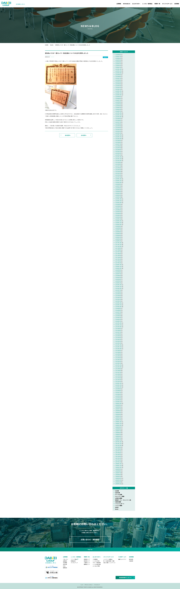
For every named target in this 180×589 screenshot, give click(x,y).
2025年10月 (118, 73)
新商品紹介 (73, 561)
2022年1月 (118, 155)
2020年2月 (118, 195)
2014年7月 (118, 312)
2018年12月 (118, 221)
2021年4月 (118, 171)
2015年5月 (118, 294)
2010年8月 (118, 390)
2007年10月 (118, 445)
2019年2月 (118, 217)
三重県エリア (87, 562)
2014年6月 (118, 314)
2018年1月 (118, 241)
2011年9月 (118, 369)
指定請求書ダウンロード (125, 577)
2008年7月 (118, 431)
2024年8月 (118, 98)
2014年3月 (118, 317)
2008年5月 (118, 434)
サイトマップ (96, 584)
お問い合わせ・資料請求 (90, 539)
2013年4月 (118, 337)
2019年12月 (118, 199)
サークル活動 (118, 494)
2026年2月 (118, 65)
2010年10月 (118, 387)
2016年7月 (118, 274)
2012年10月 (118, 348)
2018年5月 (118, 233)
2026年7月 (118, 56)
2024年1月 (118, 111)
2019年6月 (118, 210)
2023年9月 (118, 118)
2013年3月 (118, 339)
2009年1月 (118, 420)
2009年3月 (118, 416)
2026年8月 (118, 54)
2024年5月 (118, 104)
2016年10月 (118, 268)
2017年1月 (118, 263)
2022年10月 (118, 138)
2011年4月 (118, 378)
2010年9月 (118, 389)
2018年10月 (118, 224)
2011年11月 (118, 365)
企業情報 (119, 3)
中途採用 (131, 561)
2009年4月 (118, 414)
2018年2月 (118, 239)
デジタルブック (74, 562)
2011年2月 (118, 381)
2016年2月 (118, 281)
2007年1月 (118, 462)
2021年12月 (118, 157)
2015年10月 (118, 288)
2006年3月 (118, 480)
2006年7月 (118, 473)
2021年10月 (118, 160)
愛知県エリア (87, 559)
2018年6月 (118, 232)
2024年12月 (118, 91)
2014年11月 (118, 305)
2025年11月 (118, 71)
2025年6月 (118, 80)
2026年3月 (118, 64)
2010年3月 (118, 400)
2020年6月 (118, 188)
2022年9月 (118, 140)
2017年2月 (118, 261)
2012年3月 (118, 359)
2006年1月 (118, 484)
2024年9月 (118, 96)
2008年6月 (118, 432)
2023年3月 (118, 129)
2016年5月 (118, 277)
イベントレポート (119, 504)
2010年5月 (118, 396)
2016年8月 (118, 272)
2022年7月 (118, 144)
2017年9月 (118, 248)
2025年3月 (118, 85)
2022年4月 (118, 149)
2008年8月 (118, 429)
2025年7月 (118, 78)
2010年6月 (118, 394)
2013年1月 (118, 343)
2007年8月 (118, 449)
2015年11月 (118, 286)
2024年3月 (118, 107)
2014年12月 (118, 303)
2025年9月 (118, 75)
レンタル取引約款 (97, 564)
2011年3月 (118, 379)
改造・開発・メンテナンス (109, 562)
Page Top (90, 549)
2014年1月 (118, 321)
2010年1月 (118, 401)
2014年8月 (118, 310)
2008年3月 (118, 438)
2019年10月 (118, 202)
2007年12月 (118, 442)
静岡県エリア (87, 564)
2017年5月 (118, 255)
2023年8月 (118, 120)
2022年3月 (118, 151)
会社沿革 (65, 564)
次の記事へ (84, 135)
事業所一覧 (157, 3)
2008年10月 (118, 425)
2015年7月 (118, 290)
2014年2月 (118, 319)
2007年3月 (118, 458)
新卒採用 (131, 559)
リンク (82, 584)
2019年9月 (118, 204)
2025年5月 (118, 82)
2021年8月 (118, 164)
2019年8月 (118, 206)
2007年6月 (118, 453)
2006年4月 (118, 478)
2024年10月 (118, 95)
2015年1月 (118, 301)
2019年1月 (118, 219)
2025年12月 (118, 69)
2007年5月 (118, 454)
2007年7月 (118, 451)
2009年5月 (118, 412)
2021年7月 (118, 166)
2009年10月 (118, 403)
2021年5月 (118, 169)
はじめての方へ (136, 3)
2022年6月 (118, 146)
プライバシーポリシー (89, 584)
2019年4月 (118, 213)
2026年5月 (118, 60)
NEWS (117, 507)
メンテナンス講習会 (108, 559)
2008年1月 (118, 440)
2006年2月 (118, 482)
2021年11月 (118, 159)
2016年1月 (118, 283)
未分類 (117, 491)
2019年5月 (118, 211)
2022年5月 (118, 148)
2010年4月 (118, 398)
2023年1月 (118, 133)
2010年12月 (118, 383)
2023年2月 (118, 131)
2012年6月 (118, 354)
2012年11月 (118, 347)
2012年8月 (118, 352)
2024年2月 (118, 109)
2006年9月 (118, 469)
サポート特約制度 (97, 562)
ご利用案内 (95, 559)
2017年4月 (118, 257)
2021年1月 (118, 177)
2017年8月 (118, 250)
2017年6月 (118, 253)
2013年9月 (118, 328)
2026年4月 (118, 62)
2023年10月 (118, 117)
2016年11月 (118, 266)
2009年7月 (118, 409)
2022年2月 (118, 153)
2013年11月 (118, 325)
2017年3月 (118, 259)
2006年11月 (118, 465)
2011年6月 (118, 374)
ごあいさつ (65, 559)
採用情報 (176, 3)
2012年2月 (118, 361)
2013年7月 (118, 332)
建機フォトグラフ (122, 559)
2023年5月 (118, 126)
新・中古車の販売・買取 (109, 561)
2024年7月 (118, 100)
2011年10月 (118, 367)
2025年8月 (118, 76)
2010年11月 (118, 385)
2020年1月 (118, 197)
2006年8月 (118, 471)
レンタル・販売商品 (147, 3)
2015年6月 (118, 292)
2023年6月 (118, 124)
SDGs (64, 566)
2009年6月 (118, 411)
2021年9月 (118, 162)
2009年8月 (118, 407)
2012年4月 (118, 358)
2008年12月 (118, 421)
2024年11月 (118, 93)
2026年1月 (118, 67)
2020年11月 (118, 180)
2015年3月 (118, 297)
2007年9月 (118, 447)
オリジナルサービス (167, 3)
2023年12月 (118, 113)
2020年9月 (118, 184)
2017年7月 (118, 252)
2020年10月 (118, 182)
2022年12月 (118, 135)
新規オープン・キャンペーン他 (123, 500)
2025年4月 (118, 84)
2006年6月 (118, 474)
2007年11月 (118, 443)
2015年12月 (118, 285)
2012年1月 (118, 363)
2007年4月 (118, 456)
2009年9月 (118, 405)
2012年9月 (118, 350)
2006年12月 (118, 463)
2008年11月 (118, 423)
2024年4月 (118, 106)
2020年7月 (118, 186)
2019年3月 (118, 215)
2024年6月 (118, 102)
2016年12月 (118, 264)
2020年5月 (118, 190)
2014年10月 (118, 306)
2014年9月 (118, 308)
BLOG (116, 509)
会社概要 (65, 562)
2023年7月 (118, 122)
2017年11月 (118, 244)
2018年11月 (118, 222)
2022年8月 (118, 142)
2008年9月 (118, 427)
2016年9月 (118, 270)
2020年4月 (118, 191)
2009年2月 (118, 418)
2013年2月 (118, 341)
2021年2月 (118, 175)
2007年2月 (118, 460)
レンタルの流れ (96, 561)
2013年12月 (118, 323)
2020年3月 (118, 193)
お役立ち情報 (118, 498)
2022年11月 (118, 137)
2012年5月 (118, 356)
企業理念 (65, 561)
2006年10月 (118, 467)
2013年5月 (118, 336)
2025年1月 (118, 89)
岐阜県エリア (87, 561)
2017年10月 (118, 246)
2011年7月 (118, 372)
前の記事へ (68, 135)
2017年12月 (118, 243)
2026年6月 (118, 58)
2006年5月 (118, 476)
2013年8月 (118, 330)
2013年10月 (118, 327)
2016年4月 (118, 279)
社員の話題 (118, 502)
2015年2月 (118, 299)
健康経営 (65, 567)
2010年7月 (118, 392)
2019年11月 (118, 201)
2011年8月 (118, 370)
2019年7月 (118, 208)
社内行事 (117, 493)
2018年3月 (118, 237)
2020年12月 (118, 179)
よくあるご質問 (96, 566)
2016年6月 (118, 275)
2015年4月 (118, 295)
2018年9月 (118, 226)
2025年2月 (118, 87)
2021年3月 (118, 173)
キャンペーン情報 (119, 496)
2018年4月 (118, 235)
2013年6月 (118, 334)
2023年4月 (118, 127)
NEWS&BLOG (126, 3)
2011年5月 (118, 376)
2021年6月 (118, 168)
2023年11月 (118, 115)
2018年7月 (118, 230)
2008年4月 (118, 436)
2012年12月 (118, 345)
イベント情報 (118, 505)
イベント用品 (74, 559)
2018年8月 (118, 228)
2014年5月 (118, 316)
